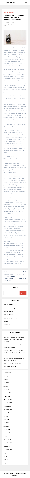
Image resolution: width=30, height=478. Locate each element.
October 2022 (7, 446)
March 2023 (7, 429)
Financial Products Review (10, 318)
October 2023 (7, 406)
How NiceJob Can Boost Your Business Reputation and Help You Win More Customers (14, 339)
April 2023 (6, 426)
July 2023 (6, 416)
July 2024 (6, 376)
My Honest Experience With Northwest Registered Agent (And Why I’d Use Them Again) (14, 353)
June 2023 (6, 419)
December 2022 (8, 439)
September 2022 (8, 449)
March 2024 (7, 389)
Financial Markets (8, 314)
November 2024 (8, 372)
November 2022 (8, 443)
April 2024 (6, 386)
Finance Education (8, 304)
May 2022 (6, 463)
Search (15, 287)
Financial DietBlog (8, 2)
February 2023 (7, 433)
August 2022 (7, 453)
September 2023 (8, 409)
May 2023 (6, 423)
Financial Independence (10, 12)
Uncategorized (7, 324)
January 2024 (7, 396)
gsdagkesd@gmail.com (11, 25)
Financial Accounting (9, 308)
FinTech (6, 321)
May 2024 (6, 382)
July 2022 (6, 456)
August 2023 (7, 413)
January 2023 (7, 436)
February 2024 (7, 393)
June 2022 (6, 459)
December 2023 (8, 399)
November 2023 (8, 403)
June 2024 (6, 379)
